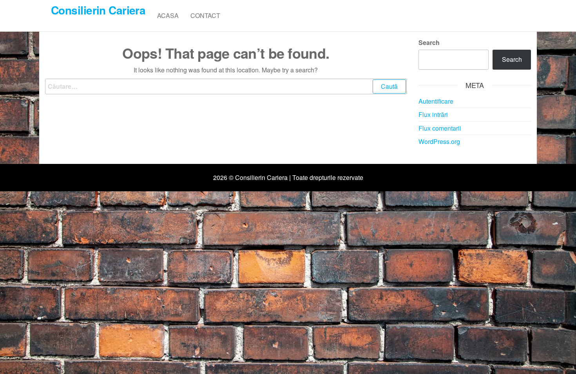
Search (429, 42)
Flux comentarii (439, 128)
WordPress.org (439, 141)
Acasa (168, 15)
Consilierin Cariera (98, 10)
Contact (205, 15)
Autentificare (435, 101)
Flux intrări (433, 114)
